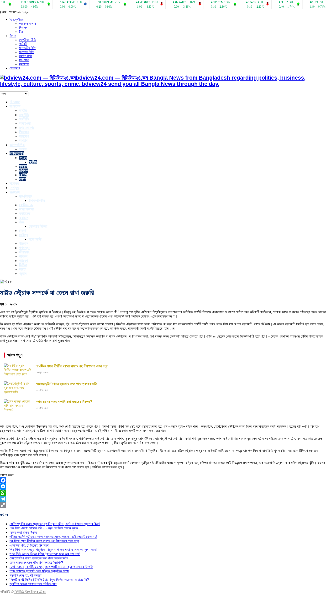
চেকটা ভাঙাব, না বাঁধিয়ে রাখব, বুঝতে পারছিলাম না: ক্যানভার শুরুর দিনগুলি (51, 567)
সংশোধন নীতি (26, 52)
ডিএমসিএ (24, 60)
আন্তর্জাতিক (17, 145)
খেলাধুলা (14, 188)
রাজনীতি (24, 115)
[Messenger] (163, 486)
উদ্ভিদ (23, 256)
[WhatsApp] (163, 493)
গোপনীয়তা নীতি (27, 40)
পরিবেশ (23, 261)
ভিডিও (23, 265)
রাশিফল (23, 171)
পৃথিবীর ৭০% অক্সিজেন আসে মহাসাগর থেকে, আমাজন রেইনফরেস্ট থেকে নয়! (53, 537)
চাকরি (22, 231)
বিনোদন (14, 183)
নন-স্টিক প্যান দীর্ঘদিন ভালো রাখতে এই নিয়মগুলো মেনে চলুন (44, 541)
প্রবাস (22, 149)
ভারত (22, 269)
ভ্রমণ (22, 179)
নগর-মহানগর (26, 128)
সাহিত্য (23, 235)
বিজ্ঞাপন (23, 28)
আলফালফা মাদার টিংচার (23, 532)
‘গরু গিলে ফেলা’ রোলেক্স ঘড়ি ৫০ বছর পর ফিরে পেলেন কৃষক (44, 528)
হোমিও (33, 162)
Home (15, 102)
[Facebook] (163, 480)
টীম (21, 32)
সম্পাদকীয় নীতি (27, 48)
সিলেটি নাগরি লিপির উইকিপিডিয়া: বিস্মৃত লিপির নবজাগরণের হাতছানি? (49, 580)
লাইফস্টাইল (17, 153)
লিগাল (13, 36)
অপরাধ (23, 140)
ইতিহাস (23, 243)
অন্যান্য (15, 192)
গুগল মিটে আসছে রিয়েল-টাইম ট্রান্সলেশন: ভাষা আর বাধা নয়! (45, 554)
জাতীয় (23, 110)
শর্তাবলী (23, 44)
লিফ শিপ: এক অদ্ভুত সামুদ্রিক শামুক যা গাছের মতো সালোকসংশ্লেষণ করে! (53, 550)
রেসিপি (23, 175)
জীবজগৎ (24, 252)
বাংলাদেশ (15, 106)
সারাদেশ (24, 136)
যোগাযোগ (15, 68)
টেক (21, 222)
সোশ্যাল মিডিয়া (38, 226)
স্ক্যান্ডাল (23, 218)
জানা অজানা (26, 209)
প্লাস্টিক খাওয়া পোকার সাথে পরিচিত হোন (33, 584)
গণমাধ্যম (24, 248)
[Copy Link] (163, 505)
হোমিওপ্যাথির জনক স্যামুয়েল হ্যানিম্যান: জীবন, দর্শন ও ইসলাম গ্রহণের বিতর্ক (55, 524)
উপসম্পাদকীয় (37, 201)
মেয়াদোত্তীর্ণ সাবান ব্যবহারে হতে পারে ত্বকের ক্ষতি (39, 558)
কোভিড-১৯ (26, 205)
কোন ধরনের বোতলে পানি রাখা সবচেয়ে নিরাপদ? (36, 562)
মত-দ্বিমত (25, 196)
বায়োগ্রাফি (35, 239)
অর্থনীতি (24, 119)
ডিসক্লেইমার (17, 19)
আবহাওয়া (25, 123)
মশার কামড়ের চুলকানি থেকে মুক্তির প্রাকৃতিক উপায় (39, 571)
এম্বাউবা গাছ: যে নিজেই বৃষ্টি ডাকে (29, 545)
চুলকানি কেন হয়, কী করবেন (26, 575)
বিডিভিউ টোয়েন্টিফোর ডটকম (30, 592)
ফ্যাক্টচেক (24, 64)
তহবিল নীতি (25, 56)
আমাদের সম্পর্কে (27, 24)
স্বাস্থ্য (23, 158)
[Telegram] (163, 499)
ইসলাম (23, 166)
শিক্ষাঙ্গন (24, 132)
